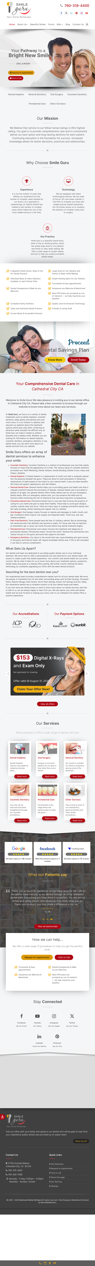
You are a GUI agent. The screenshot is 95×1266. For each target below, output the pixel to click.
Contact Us (78, 24)
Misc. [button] (59, 24)
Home (12, 24)
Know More (56, 359)
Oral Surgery (56, 94)
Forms (51, 24)
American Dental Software (30, 1196)
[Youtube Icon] (86, 13)
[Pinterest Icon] (76, 13)
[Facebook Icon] (61, 13)
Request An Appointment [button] (74, 73)
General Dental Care (19, 483)
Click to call (56, 1168)
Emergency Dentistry (19, 533)
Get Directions (57, 1160)
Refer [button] (55, 1263)
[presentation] (8, 669)
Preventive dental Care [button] (20, 497)
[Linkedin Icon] (71, 13)
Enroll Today (80, 359)
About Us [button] (21, 24)
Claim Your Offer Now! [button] (33, 685)
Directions (50, 1263)
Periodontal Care (37, 103)
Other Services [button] (57, 103)
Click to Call (80, 78)
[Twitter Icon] (66, 13)
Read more (23, 772)
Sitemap (54, 1182)
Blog (68, 24)
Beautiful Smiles (38, 24)
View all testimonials (47, 922)
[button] (87, 24)
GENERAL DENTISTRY (69, 63)
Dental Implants (16, 94)
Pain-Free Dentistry (19, 516)
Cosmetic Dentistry (77, 94)
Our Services (56, 1177)
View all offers (47, 699)
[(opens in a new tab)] (17, 620)
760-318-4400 (76, 5)
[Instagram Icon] (81, 13)
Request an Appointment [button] (62, 1164)
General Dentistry (37, 94)
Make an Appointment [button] (45, 1263)
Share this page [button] (58, 1173)
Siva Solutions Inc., (49, 1198)
